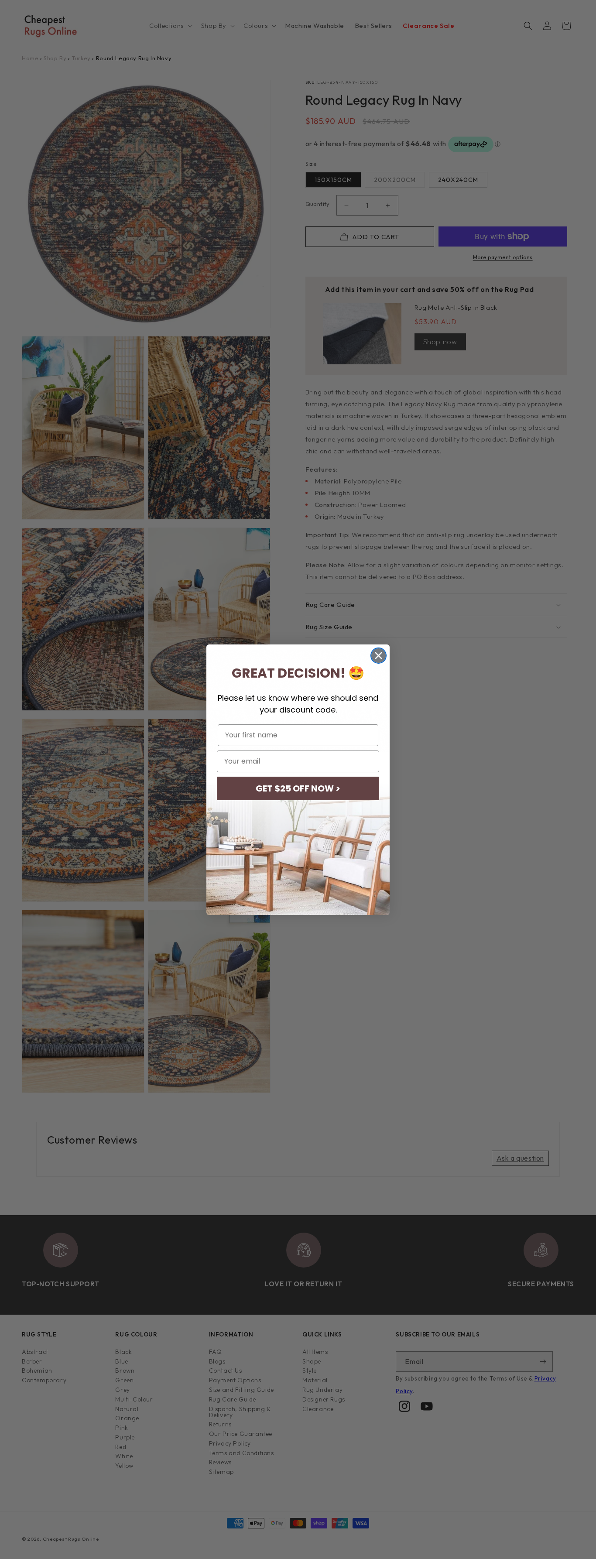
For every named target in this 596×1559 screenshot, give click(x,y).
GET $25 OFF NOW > (298, 788)
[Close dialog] (378, 655)
